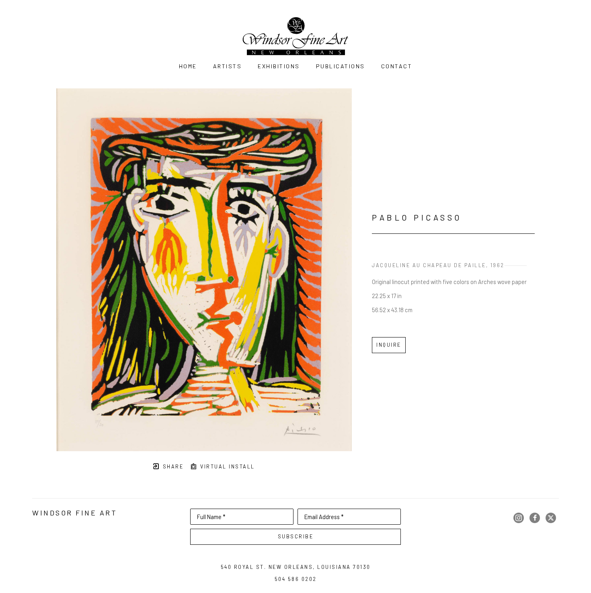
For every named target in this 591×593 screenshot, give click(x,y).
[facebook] (534, 518)
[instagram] (518, 518)
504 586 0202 (296, 579)
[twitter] (551, 518)
